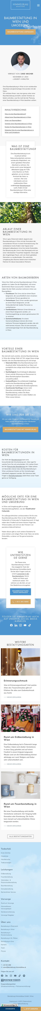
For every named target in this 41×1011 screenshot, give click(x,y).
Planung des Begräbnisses (16, 467)
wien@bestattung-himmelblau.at (14, 967)
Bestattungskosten (15, 476)
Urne (21, 170)
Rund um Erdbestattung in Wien (19, 738)
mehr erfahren (14, 697)
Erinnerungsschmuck (15, 680)
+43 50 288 (7, 965)
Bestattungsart (25, 186)
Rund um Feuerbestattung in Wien (20, 805)
